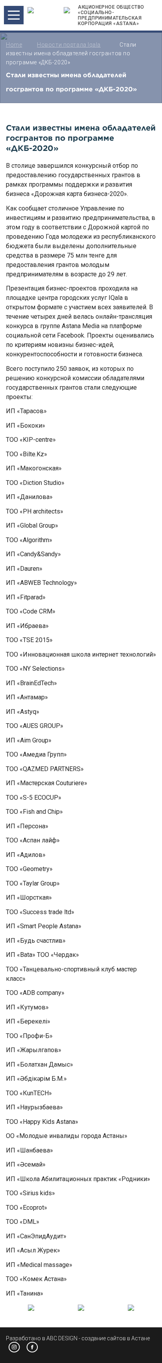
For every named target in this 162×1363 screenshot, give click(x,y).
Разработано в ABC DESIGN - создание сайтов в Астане (78, 1338)
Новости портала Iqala (69, 45)
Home (14, 45)
